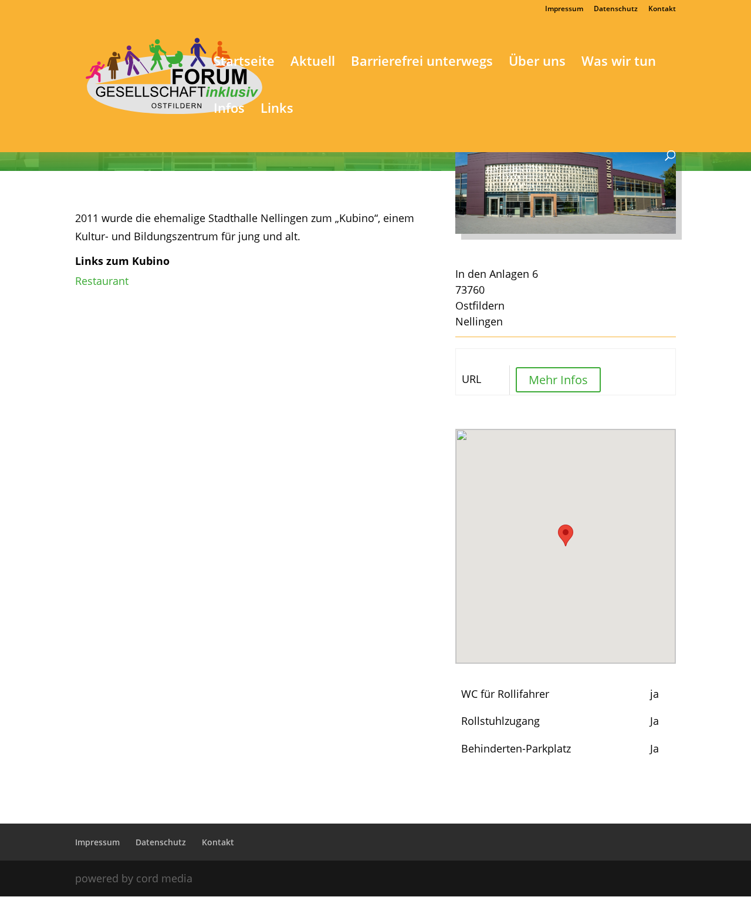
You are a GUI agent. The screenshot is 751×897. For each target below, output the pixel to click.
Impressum (564, 9)
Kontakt (662, 9)
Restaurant (101, 281)
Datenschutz (616, 9)
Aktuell (312, 62)
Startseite (244, 62)
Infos (229, 109)
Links (277, 109)
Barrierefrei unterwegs (422, 62)
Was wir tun (618, 62)
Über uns (537, 62)
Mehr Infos (558, 380)
